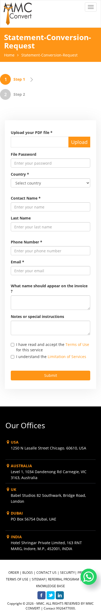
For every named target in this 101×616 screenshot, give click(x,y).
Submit (50, 375)
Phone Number (26, 242)
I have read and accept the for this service (52, 347)
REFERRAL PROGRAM (63, 579)
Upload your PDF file (32, 132)
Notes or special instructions (37, 316)
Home (9, 55)
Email (17, 261)
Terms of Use (77, 344)
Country (20, 174)
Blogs (27, 572)
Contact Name (26, 198)
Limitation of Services (67, 356)
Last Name (21, 218)
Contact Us (46, 572)
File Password (23, 154)
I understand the (51, 356)
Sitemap (38, 579)
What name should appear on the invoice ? (49, 288)
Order (13, 572)
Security (67, 572)
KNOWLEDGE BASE (50, 586)
